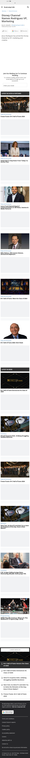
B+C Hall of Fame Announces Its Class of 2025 (15, 672)
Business (4, 11)
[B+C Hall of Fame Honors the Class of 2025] (15, 660)
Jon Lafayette (6, 25)
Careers (4, 736)
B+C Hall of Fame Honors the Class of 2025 (16, 664)
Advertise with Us (7, 740)
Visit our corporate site (18, 707)
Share (5, 31)
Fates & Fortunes (13, 11)
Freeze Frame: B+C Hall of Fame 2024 (15, 695)
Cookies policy (6, 729)
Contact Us (5, 744)
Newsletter (25, 31)
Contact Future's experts (9, 722)
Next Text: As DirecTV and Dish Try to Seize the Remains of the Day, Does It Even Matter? (16, 687)
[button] (2, 7)
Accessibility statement (8, 733)
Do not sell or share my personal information (14, 747)
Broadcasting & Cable (18, 25)
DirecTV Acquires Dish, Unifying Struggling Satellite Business (15, 679)
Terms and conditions (8, 718)
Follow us (16, 31)
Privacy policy (6, 726)
